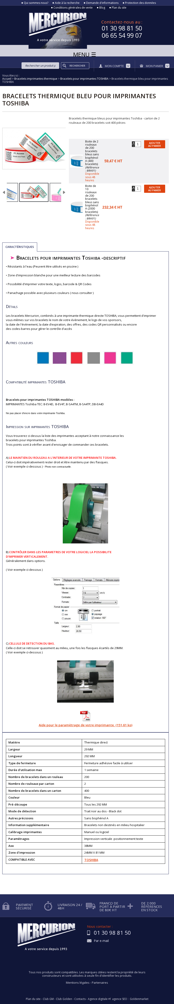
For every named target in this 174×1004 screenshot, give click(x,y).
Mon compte (114, 66)
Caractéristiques (19, 247)
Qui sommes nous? (36, 3)
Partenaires (100, 983)
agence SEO (119, 999)
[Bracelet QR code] (33, 192)
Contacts (80, 999)
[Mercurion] (43, 29)
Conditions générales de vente (73, 7)
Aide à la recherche (67, 3)
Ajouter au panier (154, 144)
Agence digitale (98, 999)
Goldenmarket (139, 999)
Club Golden (64, 999)
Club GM (48, 999)
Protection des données (140, 3)
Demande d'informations (102, 3)
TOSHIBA (91, 860)
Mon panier (154, 66)
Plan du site (119, 7)
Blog (102, 7)
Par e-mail (101, 941)
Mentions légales (77, 983)
